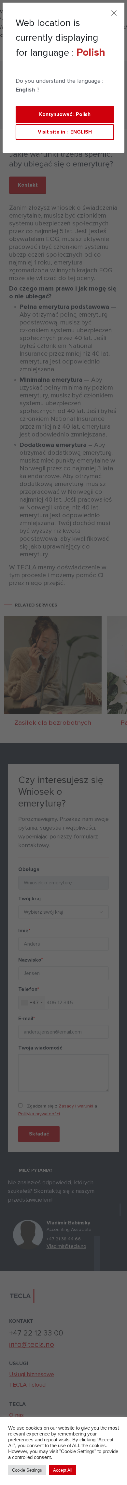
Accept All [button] (62, 1470)
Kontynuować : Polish (65, 114)
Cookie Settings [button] (27, 1470)
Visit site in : (65, 132)
